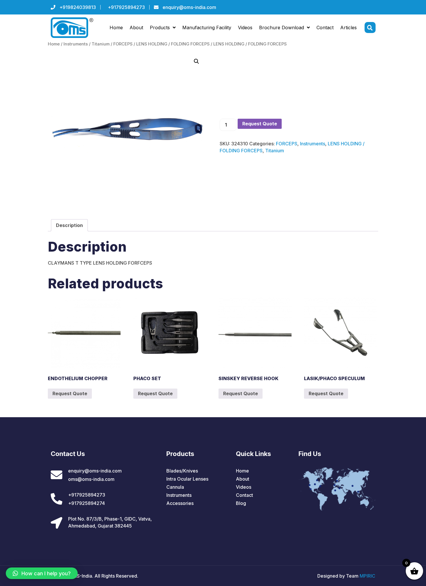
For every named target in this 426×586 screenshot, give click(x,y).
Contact (325, 27)
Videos (245, 27)
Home (116, 27)
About (136, 27)
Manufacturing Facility (206, 27)
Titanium (101, 44)
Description (69, 225)
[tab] (69, 225)
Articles (348, 27)
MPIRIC (367, 576)
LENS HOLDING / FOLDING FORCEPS (173, 44)
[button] (42, 573)
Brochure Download (281, 27)
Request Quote (259, 124)
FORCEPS (122, 44)
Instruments (75, 44)
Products (160, 27)
